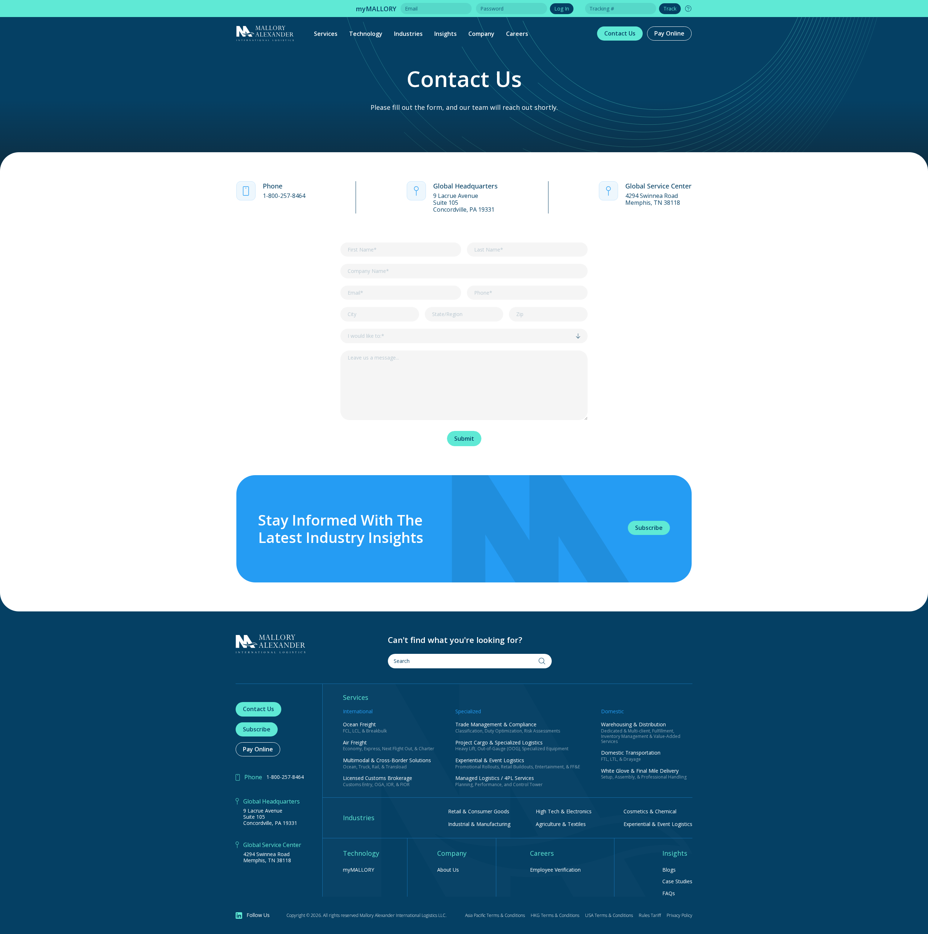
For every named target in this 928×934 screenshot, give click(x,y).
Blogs (669, 870)
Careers (517, 34)
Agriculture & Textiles (561, 824)
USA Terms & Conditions (609, 915)
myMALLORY (358, 870)
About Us (448, 870)
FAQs (668, 894)
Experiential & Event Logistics (658, 824)
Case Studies (677, 882)
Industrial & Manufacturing (479, 824)
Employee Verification (555, 870)
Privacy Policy (679, 915)
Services (325, 34)
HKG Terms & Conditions (555, 915)
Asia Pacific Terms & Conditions (495, 915)
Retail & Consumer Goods (478, 811)
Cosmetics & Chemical (650, 811)
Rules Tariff (650, 915)
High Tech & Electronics (564, 811)
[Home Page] (271, 644)
